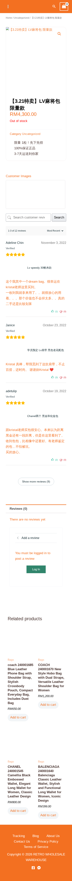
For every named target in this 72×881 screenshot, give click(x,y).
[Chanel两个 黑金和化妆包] (16, 416)
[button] (54, 6)
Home (9, 18)
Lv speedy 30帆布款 (39, 267)
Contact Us (22, 841)
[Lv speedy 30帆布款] (16, 267)
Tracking (18, 836)
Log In (36, 569)
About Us (53, 836)
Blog (35, 836)
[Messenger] (39, 867)
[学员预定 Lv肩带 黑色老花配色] (16, 350)
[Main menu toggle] (8, 6)
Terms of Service (36, 847)
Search (59, 217)
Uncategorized (21, 18)
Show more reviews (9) (36, 481)
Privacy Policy (48, 841)
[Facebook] (33, 867)
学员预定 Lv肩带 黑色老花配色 (45, 350)
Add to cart (18, 717)
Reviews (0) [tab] (18, 509)
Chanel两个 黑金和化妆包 (42, 416)
